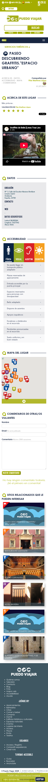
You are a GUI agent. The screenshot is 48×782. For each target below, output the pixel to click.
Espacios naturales (14, 721)
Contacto (10, 684)
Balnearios (10, 707)
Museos (9, 728)
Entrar (11, 8)
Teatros (9, 735)
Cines (8, 710)
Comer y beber (13, 712)
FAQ (8, 689)
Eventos (9, 724)
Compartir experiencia (16, 747)
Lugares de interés (14, 726)
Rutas (24, 33)
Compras (10, 714)
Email (4, 431)
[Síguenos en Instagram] (44, 2)
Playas (9, 731)
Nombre (5, 422)
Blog (8, 686)
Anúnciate (11, 763)
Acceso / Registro (14, 745)
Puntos (11, 33)
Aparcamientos (13, 705)
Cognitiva (39, 259)
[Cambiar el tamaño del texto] (20, 2)
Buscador (10, 761)
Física (8, 259)
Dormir (9, 717)
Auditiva (29, 259)
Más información (27, 779)
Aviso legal (28, 771)
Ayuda (7, 2)
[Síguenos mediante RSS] (39, 5)
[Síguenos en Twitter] (42, 2)
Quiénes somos (13, 679)
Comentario (7, 439)
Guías (9, 759)
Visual (19, 259)
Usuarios (37, 33)
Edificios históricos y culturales (19, 719)
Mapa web (15, 2)
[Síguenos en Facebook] (39, 2)
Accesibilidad (12, 693)
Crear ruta (11, 749)
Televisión (10, 682)
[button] (7, 381)
